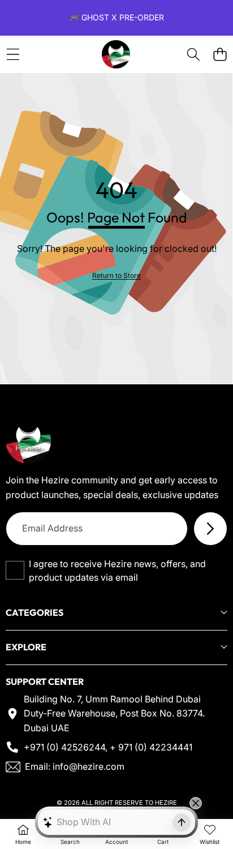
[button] (219, 54)
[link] (116, 275)
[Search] (193, 54)
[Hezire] (116, 54)
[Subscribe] (210, 529)
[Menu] (12, 54)
